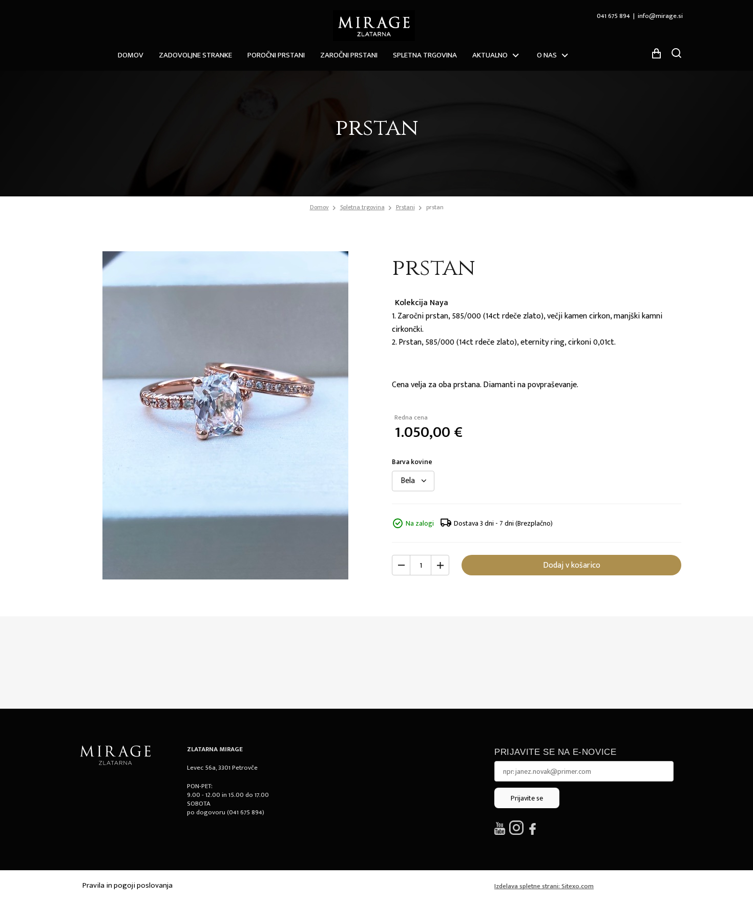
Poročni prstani (276, 55)
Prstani (405, 207)
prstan (435, 207)
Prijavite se (527, 798)
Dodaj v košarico (571, 565)
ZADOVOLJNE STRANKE (195, 55)
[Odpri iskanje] (676, 53)
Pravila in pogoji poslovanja (127, 885)
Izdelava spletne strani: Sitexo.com (544, 886)
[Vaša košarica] (656, 53)
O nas (547, 55)
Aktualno (490, 55)
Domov (130, 55)
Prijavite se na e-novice (555, 752)
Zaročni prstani (349, 55)
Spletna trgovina (425, 55)
